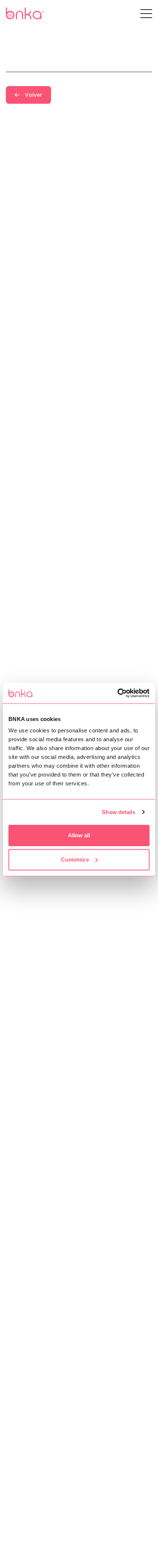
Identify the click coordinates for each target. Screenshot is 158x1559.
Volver (33, 95)
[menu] (146, 13)
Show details (118, 812)
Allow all (79, 835)
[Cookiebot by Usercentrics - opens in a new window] (117, 693)
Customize (75, 859)
